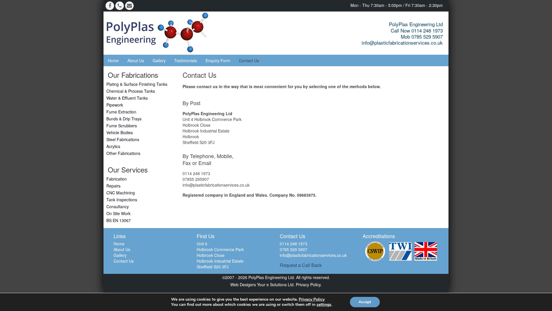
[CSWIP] (375, 251)
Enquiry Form (218, 60)
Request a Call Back (301, 265)
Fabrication (116, 179)
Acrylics (113, 146)
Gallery (159, 60)
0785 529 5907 (293, 249)
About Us (135, 60)
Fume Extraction (121, 112)
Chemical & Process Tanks (130, 91)
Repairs (113, 186)
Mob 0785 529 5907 (422, 36)
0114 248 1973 (196, 173)
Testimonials (185, 60)
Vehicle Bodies (119, 132)
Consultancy (117, 206)
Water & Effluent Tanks (127, 98)
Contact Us (249, 60)
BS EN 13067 (118, 220)
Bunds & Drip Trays (123, 119)
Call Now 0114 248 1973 (417, 30)
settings (324, 304)
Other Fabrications (123, 153)
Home (113, 60)
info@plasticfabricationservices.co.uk (402, 42)
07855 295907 (196, 179)
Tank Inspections (121, 199)
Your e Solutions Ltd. (276, 284)
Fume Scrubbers (121, 125)
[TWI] (400, 251)
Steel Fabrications (122, 139)
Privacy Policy (312, 299)
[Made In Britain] (425, 251)
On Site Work (118, 213)
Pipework (114, 105)
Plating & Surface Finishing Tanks (136, 84)
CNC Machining (120, 193)
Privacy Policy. (308, 284)
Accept (365, 302)
